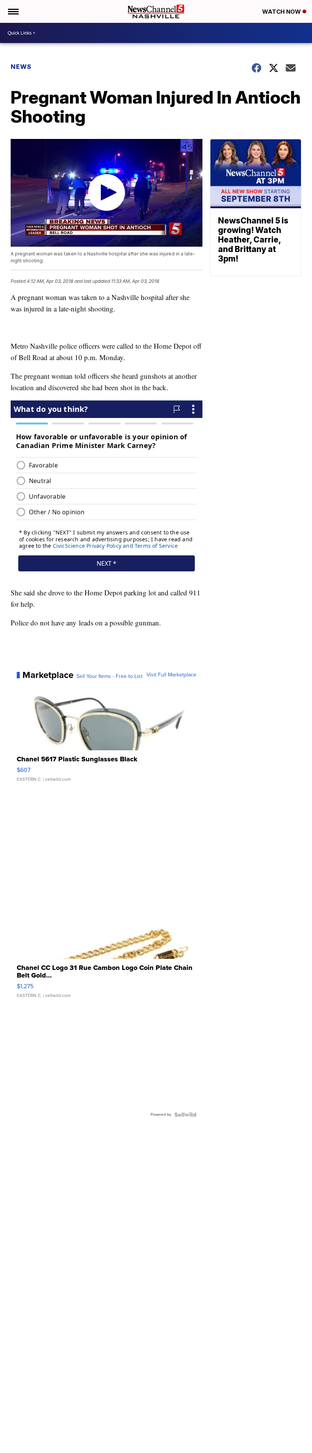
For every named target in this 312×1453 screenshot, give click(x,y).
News (21, 66)
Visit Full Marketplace (171, 675)
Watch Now (282, 11)
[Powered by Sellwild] (185, 1114)
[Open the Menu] (13, 11)
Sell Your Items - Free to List (109, 676)
